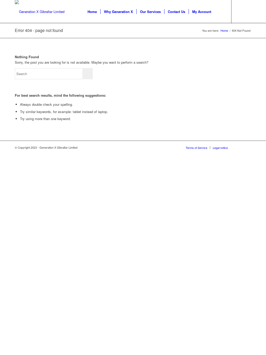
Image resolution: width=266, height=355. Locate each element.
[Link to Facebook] (247, 11)
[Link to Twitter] (239, 11)
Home (224, 30)
